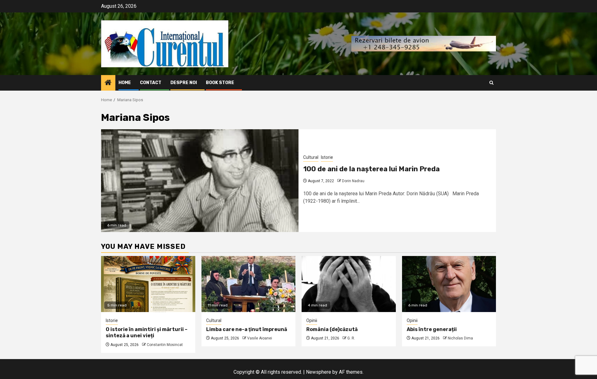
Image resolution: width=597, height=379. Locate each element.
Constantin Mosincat (165, 345)
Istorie (327, 157)
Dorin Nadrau (353, 181)
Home (124, 82)
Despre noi (183, 82)
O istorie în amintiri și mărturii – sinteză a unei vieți (146, 332)
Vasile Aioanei (259, 338)
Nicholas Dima (460, 338)
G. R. (351, 338)
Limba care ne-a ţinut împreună (246, 329)
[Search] (491, 83)
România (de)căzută (332, 329)
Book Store (220, 82)
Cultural (310, 157)
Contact (150, 82)
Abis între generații (432, 329)
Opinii (311, 320)
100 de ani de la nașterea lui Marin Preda (371, 169)
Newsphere (318, 372)
